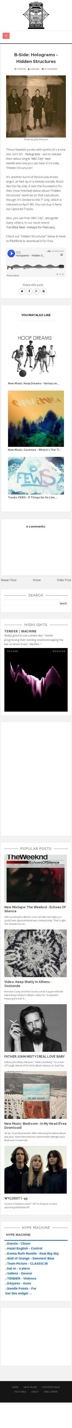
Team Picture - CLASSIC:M (27, 1263)
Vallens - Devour (19, 1273)
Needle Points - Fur (21, 1288)
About (35, 1391)
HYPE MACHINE (18, 1234)
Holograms (32, 154)
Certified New (51, 1387)
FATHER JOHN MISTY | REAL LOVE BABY (34, 1056)
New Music (30, 1387)
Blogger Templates (59, 1422)
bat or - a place (18, 1268)
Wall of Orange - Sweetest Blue (30, 1258)
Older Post (64, 580)
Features (20, 1391)
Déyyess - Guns (19, 1283)
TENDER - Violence (21, 1278)
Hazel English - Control (24, 1248)
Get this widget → (18, 1293)
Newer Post (9, 580)
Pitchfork (16, 241)
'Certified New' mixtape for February (30, 227)
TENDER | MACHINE (20, 631)
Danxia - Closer (18, 1243)
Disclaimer (51, 1391)
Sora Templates (32, 1422)
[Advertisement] (30, 778)
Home (37, 580)
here (58, 204)
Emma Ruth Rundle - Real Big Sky (33, 1253)
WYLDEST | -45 (15, 1198)
